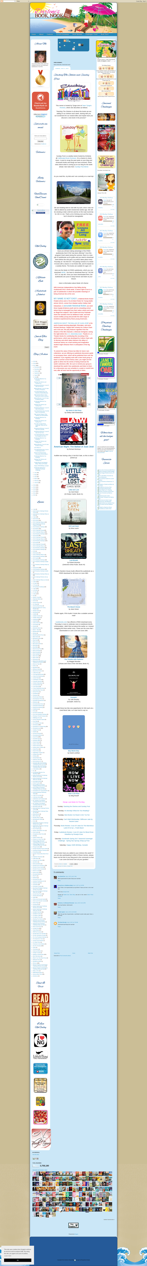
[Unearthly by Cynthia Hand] (106, 508)
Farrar (34, 710)
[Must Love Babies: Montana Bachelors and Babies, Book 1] (71, 1180)
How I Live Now (73, 793)
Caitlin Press (36, 672)
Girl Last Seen (74, 526)
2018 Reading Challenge (39, 569)
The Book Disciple (62, 922)
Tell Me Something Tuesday (39, 935)
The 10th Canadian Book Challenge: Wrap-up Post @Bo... (40, 425)
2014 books (35, 542)
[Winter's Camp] (51, 1175)
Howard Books (36, 757)
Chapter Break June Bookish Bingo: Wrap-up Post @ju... (41, 463)
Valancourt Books (37, 951)
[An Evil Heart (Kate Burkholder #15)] (71, 1201)
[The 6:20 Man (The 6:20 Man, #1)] (34, 1180)
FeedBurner (43, 144)
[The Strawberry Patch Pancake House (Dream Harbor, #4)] (58, 1201)
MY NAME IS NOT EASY (65, 298)
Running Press (36, 879)
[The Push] (68, 1201)
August (36, 375)
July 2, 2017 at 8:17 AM (71, 876)
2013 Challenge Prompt (38, 537)
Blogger (76, 1234)
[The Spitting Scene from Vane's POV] (104, 1175)
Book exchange (36, 650)
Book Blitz (35, 647)
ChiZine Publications (38, 683)
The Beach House (73, 607)
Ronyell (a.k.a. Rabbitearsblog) (65, 885)
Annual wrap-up (36, 602)
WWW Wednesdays (37, 972)
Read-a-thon (36, 872)
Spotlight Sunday (37, 913)
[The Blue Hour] (98, 1211)
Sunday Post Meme (81, 167)
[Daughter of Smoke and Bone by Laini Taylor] (106, 485)
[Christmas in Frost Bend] (101, 1190)
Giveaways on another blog (39, 726)
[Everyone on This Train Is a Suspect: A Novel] (38, 1206)
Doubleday (35, 693)
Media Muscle (36, 814)
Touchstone (35, 949)
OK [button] (18, 1260)
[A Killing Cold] (51, 1211)
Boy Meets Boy (73, 751)
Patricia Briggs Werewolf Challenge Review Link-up (39, 841)
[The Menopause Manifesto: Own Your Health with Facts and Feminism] (78, 1201)
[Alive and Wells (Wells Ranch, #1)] (34, 1175)
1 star (34, 509)
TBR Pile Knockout (37, 932)
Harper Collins (36, 744)
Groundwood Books (37, 735)
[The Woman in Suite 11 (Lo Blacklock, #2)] (98, 1191)
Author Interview (36, 622)
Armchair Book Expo (37, 606)
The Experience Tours (38, 938)
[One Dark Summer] (48, 1175)
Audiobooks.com (61, 622)
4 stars (34, 588)
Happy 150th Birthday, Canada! (77, 845)
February (36, 480)
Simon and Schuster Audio (39, 899)
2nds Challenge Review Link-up (40, 577)
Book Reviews (77, 34)
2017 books (35, 558)
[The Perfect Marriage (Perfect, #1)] (104, 1206)
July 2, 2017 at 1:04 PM (78, 885)
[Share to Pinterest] (77, 864)
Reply (59, 880)
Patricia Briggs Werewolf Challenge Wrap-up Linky (39, 844)
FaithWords (35, 709)
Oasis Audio (35, 832)
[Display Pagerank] (35, 1159)
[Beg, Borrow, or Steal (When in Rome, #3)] (84, 1185)
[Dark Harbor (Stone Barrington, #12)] (94, 1181)
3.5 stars (35, 583)
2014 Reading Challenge (39, 547)
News (34, 821)
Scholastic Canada (37, 886)
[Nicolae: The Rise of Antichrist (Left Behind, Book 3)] (64, 1185)
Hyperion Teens (36, 759)
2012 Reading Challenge (39, 533)
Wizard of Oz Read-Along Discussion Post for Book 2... (41, 453)
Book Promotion (36, 652)
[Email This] (70, 864)
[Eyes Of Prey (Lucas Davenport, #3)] (71, 1190)
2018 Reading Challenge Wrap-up (41, 574)
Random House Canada (38, 869)
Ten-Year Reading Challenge (39, 937)
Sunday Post (69, 866)
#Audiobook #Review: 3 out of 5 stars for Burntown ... (41, 408)
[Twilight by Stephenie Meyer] (106, 507)
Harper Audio (36, 742)
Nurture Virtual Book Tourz (39, 830)
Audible (34, 614)
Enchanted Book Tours (38, 704)
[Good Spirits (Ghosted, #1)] (68, 1190)
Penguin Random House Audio (40, 848)
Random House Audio (38, 867)
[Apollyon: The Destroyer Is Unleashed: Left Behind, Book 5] (51, 1185)
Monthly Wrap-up (37, 817)
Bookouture (35, 659)
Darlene (60, 863)
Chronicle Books (37, 684)
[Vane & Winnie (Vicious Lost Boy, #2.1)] (34, 1190)
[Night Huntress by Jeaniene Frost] (106, 503)
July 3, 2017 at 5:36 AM (71, 912)
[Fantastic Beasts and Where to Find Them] (107, 1201)
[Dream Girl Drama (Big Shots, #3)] (38, 1211)
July (35, 377)
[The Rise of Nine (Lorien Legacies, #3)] (54, 1216)
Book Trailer (36, 657)
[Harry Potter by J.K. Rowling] (106, 490)
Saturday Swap (36, 882)
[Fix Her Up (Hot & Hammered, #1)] (91, 1201)
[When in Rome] (58, 1211)
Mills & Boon (36, 815)
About (41, 34)
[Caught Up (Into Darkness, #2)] (81, 1190)
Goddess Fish (36, 730)
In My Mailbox (36, 769)
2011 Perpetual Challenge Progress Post (39, 524)
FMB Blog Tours (36, 717)
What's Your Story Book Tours (39, 958)
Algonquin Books (37, 599)
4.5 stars (35, 592)
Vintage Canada (36, 952)
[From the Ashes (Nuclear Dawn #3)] (48, 1190)
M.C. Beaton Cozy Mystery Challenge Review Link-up (39, 801)
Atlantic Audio (36, 610)
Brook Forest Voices (37, 671)
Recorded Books (37, 874)
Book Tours (105, 34)
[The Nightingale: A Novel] (71, 1195)
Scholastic (35, 884)
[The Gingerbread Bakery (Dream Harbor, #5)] (94, 1175)
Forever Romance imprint (39, 719)
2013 (34, 489)
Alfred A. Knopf (36, 597)
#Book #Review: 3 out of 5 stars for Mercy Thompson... (41, 389)
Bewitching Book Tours (38, 635)
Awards (34, 626)
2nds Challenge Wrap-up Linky (40, 580)
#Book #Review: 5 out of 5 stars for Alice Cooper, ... (41, 445)
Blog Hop (35, 640)
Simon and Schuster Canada (39, 900)
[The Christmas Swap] (34, 1195)
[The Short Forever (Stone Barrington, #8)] (58, 1205)
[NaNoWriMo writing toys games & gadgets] (106, 352)
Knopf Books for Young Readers (40, 790)
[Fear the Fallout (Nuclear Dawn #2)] (51, 1190)
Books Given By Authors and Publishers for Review (39, 661)
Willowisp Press (36, 959)
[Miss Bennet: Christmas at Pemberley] (38, 1201)
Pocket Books (36, 852)
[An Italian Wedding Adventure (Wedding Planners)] (58, 1180)
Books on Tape (36, 664)
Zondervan (35, 976)
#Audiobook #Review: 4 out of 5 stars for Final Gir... (41, 386)
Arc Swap (35, 604)
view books (112, 209)
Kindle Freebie (36, 783)
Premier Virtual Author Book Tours (40, 853)
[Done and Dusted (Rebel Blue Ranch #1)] (94, 1206)
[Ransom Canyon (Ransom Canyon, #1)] (111, 1175)
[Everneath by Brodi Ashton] (106, 488)
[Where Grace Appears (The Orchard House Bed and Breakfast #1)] (98, 1185)
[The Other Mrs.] (84, 1211)
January (36, 482)
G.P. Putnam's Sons (37, 723)
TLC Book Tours (36, 942)
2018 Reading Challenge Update (40, 571)
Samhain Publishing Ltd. (38, 881)
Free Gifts (35, 721)
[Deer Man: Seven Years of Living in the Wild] (44, 1211)
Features (50, 34)
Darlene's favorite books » (109, 1219)
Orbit (34, 835)
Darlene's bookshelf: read (39, 1170)
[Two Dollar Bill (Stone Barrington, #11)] (107, 1181)
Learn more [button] (7, 1256)
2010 (34, 495)
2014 (34, 487)
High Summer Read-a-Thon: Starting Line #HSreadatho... (41, 415)
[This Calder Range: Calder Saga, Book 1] (81, 1180)
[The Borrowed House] (51, 1180)
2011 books (35, 520)
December (36, 367)
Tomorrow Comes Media (38, 944)
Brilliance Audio (36, 669)
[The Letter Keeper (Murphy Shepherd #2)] (81, 1201)
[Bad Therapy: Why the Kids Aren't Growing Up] (107, 1211)
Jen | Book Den (61, 876)
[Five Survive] (38, 1216)
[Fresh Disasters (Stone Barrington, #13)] (61, 1181)
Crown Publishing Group (38, 688)
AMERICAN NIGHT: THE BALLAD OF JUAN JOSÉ (71, 323)
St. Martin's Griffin (37, 915)
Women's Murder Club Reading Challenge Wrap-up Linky (40, 968)
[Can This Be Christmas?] (38, 1195)
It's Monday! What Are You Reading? (76, 811)
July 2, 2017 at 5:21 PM (80, 903)
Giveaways (35, 724)
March (36, 478)
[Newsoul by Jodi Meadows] (106, 501)
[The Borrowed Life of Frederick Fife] (78, 1211)
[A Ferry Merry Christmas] (51, 1195)
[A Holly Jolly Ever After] (58, 1195)
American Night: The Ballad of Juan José (74, 447)
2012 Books (35, 528)
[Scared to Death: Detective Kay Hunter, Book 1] (74, 1180)
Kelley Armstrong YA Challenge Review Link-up (40, 776)
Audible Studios (36, 617)
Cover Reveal (36, 686)
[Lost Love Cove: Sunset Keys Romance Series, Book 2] (61, 1175)
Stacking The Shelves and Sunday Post (40, 382)
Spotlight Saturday (37, 912)
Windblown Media (37, 961)
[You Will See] (41, 1185)
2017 (34, 365)
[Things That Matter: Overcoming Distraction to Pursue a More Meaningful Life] (111, 1201)
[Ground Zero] (38, 1180)
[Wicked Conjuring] (54, 1180)
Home (34, 34)
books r (34, 665)
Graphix (35, 731)
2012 (34, 491)
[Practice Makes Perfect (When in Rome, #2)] (88, 1201)
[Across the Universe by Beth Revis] (106, 470)
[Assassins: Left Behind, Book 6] (38, 1185)
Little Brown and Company (39, 798)
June (35, 472)
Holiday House (36, 754)
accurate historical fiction (75, 306)
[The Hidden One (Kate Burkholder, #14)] (81, 1206)
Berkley (34, 633)
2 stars (34, 517)
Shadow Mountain (37, 895)
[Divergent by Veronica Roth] (106, 487)
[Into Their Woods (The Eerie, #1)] (107, 1185)
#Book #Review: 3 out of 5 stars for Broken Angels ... (41, 399)
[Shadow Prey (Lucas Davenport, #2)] (71, 1206)
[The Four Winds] (111, 1206)
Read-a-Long (36, 870)
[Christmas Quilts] (88, 1195)
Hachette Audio (36, 738)
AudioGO (35, 621)
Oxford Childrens (37, 837)
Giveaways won (36, 728)
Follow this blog (40, 212)
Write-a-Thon (36, 970)
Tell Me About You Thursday (39, 933)
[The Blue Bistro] (98, 1206)
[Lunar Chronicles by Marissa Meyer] (106, 493)
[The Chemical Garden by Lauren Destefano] (106, 479)
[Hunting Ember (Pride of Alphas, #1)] (78, 1180)
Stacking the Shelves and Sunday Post (77, 806)
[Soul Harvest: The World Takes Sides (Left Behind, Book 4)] (61, 1185)
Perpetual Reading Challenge (40, 850)
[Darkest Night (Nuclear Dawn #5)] (38, 1190)
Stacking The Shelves (62, 866)
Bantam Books (36, 631)
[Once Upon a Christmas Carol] (111, 1195)
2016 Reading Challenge (39, 556)
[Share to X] (74, 864)
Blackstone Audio (37, 638)
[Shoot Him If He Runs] (91, 1175)
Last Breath (74, 560)
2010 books (35, 518)
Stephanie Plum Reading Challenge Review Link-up (39, 921)
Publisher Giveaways (38, 856)
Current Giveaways (62, 34)
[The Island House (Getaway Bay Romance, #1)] (94, 1190)
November (36, 369)
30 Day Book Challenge (38, 586)
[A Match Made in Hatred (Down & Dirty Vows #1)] (104, 1185)
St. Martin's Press (37, 917)
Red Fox (35, 875)
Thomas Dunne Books (38, 940)
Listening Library (37, 797)
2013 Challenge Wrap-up (39, 539)
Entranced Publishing (38, 707)
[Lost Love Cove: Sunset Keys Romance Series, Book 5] (64, 1175)
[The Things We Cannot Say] (74, 1211)
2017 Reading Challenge (39, 560)
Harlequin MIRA (36, 740)
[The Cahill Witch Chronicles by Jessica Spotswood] (106, 476)
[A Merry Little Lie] (44, 1195)
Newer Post (57, 953)
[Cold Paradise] (91, 1206)
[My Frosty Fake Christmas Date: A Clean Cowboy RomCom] (94, 1195)
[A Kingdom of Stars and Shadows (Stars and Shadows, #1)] (44, 1180)
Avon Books (35, 624)
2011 (34, 493)
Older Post (90, 953)
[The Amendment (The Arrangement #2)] (51, 1206)
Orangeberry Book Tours (38, 834)
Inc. (34, 770)
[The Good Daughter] (41, 1206)
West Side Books (37, 956)
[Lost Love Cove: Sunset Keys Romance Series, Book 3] (71, 1175)
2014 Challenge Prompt (38, 544)
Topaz (34, 947)
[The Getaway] (54, 1175)
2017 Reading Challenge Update (40, 561)
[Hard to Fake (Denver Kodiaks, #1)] (64, 1180)
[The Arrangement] (101, 1205)
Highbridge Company (38, 752)
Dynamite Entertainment (38, 700)
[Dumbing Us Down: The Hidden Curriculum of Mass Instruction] (61, 1195)
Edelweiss (35, 702)
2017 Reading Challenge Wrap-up (41, 564)
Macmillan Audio (37, 806)
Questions (35, 862)
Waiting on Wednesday (38, 954)
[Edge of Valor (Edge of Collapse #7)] (61, 1206)
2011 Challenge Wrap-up (39, 522)
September (37, 373)
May (35, 474)
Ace (34, 595)
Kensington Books (37, 781)
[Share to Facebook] (75, 864)
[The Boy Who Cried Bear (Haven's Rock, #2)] (64, 1206)
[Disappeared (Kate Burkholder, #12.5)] (94, 1211)
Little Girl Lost (74, 490)
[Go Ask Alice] (41, 1175)
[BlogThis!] (72, 864)
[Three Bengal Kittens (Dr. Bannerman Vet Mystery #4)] (81, 1175)
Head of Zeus (36, 750)
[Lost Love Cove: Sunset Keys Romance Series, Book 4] (68, 1175)
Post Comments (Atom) (65, 955)
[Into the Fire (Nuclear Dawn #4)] (44, 1190)
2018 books (35, 567)
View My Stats (35, 1154)
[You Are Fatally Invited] (107, 1206)
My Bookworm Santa (37, 819)
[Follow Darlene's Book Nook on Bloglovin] (40, 114)
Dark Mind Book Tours (38, 690)
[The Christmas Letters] (107, 1190)
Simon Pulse (36, 902)
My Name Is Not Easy (73, 410)
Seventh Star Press (37, 894)
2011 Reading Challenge (39, 526)
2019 (34, 361)
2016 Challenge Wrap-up (39, 554)
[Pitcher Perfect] (88, 1185)
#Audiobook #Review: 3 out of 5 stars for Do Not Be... (41, 429)
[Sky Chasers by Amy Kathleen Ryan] (106, 505)
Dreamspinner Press (37, 698)
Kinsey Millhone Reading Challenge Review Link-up (39, 785)
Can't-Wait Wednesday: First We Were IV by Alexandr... (41, 411)
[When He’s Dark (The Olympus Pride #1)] (34, 1211)
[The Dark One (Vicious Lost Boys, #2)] (88, 1190)
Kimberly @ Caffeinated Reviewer (66, 903)
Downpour (35, 695)
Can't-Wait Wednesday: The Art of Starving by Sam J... (41, 450)
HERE (63, 272)
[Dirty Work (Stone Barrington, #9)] (104, 1201)
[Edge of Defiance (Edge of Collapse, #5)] (64, 1211)
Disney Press (36, 691)
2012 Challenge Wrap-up (39, 532)
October (36, 371)
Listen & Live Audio (37, 795)
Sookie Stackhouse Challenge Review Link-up (40, 907)
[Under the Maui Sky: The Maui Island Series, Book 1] (81, 1185)
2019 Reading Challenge (106, 197)
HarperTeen (35, 749)
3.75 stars (35, 585)
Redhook (35, 877)
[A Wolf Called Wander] (98, 1175)
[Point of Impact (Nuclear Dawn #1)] (54, 1190)
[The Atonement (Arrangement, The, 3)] (94, 1201)
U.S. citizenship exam (74, 334)
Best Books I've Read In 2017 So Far (77, 815)
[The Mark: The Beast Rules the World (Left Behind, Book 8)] (91, 1180)
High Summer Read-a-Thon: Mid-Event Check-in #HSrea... (41, 395)
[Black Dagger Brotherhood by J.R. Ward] (106, 473)
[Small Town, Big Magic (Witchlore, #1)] (81, 1211)
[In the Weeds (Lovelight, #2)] (48, 1185)
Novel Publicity (36, 828)
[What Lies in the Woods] (88, 1206)
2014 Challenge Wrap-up (39, 546)
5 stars (34, 593)
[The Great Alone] (48, 1211)
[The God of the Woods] (54, 1201)
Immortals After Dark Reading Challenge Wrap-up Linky (39, 766)
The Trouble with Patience (73, 659)
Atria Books (35, 612)
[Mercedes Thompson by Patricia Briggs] (106, 498)
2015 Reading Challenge (39, 549)
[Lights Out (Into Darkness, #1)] (74, 1206)
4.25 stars (35, 590)
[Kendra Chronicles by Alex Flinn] (106, 491)
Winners (35, 963)
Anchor (34, 600)
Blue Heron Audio (37, 643)
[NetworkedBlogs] (40, 210)
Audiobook (35, 619)
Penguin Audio (36, 846)
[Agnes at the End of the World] (54, 1206)
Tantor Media (36, 930)
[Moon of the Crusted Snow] (84, 1206)
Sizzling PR (35, 904)
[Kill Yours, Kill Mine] (68, 1185)
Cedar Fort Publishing (38, 676)
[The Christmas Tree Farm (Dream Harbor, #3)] (71, 1211)
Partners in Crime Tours (38, 839)
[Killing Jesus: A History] (74, 1201)
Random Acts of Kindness (39, 865)
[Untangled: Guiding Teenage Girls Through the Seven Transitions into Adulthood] (51, 1217)
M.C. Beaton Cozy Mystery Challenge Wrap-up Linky (39, 804)
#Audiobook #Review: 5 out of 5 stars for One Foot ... (41, 432)
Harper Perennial (37, 745)
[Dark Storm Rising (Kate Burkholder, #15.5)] (61, 1201)
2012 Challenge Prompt (38, 530)
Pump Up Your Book (37, 860)
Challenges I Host (91, 34)
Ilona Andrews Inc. (37, 761)
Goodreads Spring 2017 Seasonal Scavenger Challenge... (39, 469)
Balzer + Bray (36, 629)
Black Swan (35, 636)
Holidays (35, 756)
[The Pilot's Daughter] (58, 1175)
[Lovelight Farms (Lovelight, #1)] (101, 1185)
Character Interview (37, 681)
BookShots (35, 667)
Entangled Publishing (38, 705)
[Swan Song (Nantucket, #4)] (44, 1216)
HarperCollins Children (38, 747)
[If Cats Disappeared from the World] (104, 1211)
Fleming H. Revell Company (39, 716)
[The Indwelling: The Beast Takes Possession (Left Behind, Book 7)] (98, 1180)
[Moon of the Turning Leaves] (84, 1201)
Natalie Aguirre (61, 912)
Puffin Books (36, 858)
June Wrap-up (37, 447)
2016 (34, 485)
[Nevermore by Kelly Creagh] (106, 500)
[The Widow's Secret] (34, 1185)
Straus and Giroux (37, 926)
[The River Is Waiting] (107, 1175)
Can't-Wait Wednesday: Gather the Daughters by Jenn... (41, 435)
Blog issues (35, 642)
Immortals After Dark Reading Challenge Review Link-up (39, 763)
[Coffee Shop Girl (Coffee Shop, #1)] (74, 1185)
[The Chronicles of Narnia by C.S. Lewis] (106, 482)
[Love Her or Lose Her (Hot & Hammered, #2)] (58, 1185)
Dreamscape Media (37, 697)
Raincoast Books (37, 863)
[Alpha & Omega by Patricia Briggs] (106, 471)
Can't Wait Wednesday (38, 674)
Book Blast (35, 645)
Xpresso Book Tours (37, 974)
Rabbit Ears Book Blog (69, 894)
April (35, 476)
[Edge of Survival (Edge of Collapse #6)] (41, 1211)
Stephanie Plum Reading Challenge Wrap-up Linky (39, 924)
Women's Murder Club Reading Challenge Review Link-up (40, 965)
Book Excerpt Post (37, 648)
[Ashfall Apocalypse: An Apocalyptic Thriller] (44, 1185)
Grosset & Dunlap (37, 733)
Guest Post (35, 737)
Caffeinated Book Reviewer (67, 158)
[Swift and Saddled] (101, 1201)
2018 (34, 363)
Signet (34, 897)
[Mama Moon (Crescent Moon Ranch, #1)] (111, 1185)
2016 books (35, 553)
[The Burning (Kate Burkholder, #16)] (101, 1175)
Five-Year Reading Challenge (40, 714)
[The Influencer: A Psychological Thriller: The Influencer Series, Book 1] (78, 1185)
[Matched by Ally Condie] (106, 496)
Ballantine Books (37, 628)
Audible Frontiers (37, 615)
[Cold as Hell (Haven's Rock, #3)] (111, 1190)
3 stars (34, 581)
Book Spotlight (36, 654)
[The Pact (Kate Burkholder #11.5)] (34, 1216)
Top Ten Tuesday (37, 945)
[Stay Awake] (84, 1175)
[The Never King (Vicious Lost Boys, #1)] (91, 1190)
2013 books (35, 535)
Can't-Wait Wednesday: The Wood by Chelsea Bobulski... (41, 392)
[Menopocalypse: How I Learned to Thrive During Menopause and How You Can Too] (101, 1211)
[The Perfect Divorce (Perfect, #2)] (58, 1190)
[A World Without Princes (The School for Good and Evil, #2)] (34, 1206)
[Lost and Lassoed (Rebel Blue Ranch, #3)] (88, 1180)
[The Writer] (84, 1195)
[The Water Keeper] (98, 1201)
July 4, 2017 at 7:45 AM (72, 922)
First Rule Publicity (37, 712)
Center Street (36, 677)
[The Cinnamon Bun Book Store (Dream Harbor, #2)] (111, 1211)
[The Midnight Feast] (68, 1206)
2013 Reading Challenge (39, 540)
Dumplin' (74, 697)
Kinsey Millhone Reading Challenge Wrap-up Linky (39, 788)
